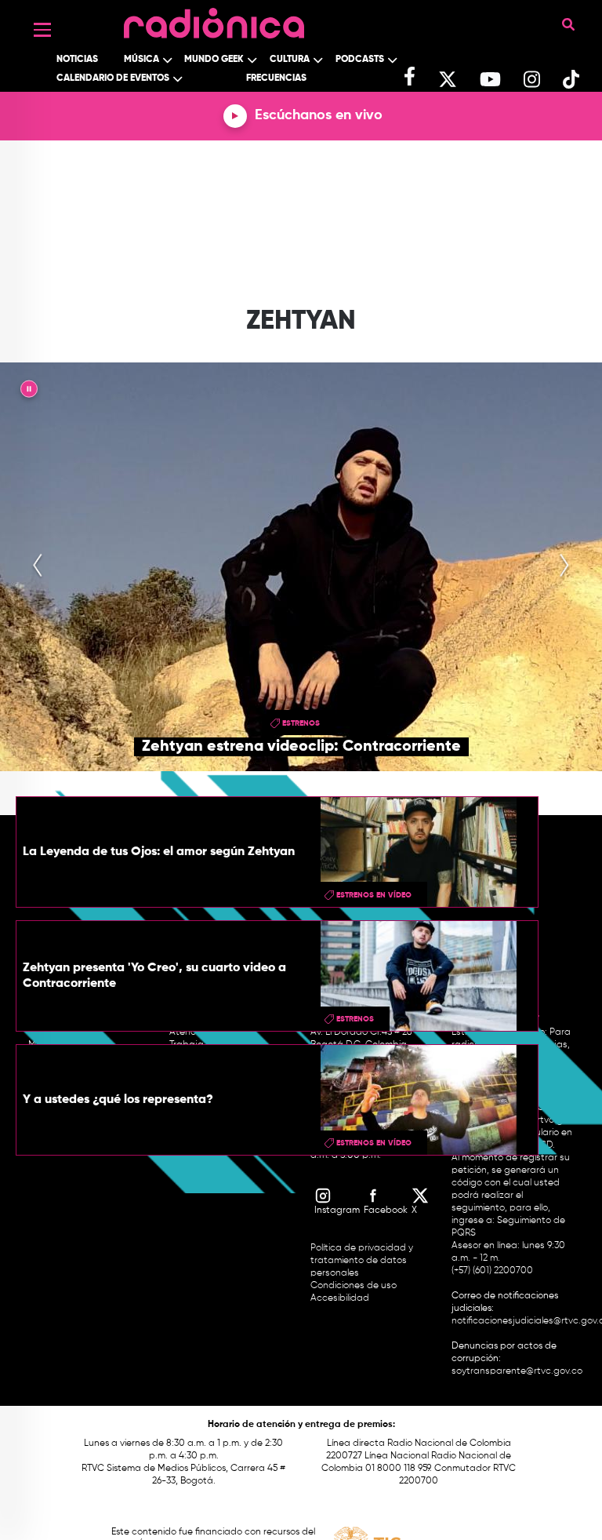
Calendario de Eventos (112, 78)
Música (141, 59)
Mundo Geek (214, 59)
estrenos (301, 723)
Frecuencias (276, 78)
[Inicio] (214, 19)
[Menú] (42, 30)
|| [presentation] (29, 391)
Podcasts (359, 59)
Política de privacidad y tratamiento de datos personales (361, 1260)
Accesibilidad (341, 1298)
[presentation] (37, 566)
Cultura (290, 59)
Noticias (77, 59)
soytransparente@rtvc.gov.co (517, 1371)
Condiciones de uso (353, 1286)
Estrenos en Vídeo (374, 895)
